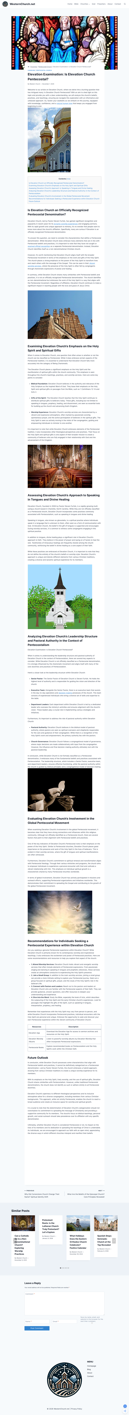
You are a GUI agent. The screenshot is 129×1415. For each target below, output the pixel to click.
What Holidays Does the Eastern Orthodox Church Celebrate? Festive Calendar (78, 1242)
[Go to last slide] (15, 1241)
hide (68, 179)
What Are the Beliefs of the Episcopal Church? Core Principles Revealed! (86, 1194)
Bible (76, 4)
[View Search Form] (125, 4)
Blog (89, 1369)
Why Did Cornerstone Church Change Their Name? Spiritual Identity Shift (41, 1194)
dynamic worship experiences (66, 224)
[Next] (114, 1241)
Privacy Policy (76, 1409)
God (93, 4)
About (110, 4)
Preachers (101, 4)
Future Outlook (34, 201)
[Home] (28, 67)
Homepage (91, 1366)
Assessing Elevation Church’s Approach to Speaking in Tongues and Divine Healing (60, 188)
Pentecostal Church (44, 70)
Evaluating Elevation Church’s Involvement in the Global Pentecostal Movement (59, 196)
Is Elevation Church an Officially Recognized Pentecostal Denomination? (56, 183)
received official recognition (39, 246)
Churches (31, 70)
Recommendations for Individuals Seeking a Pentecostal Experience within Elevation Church (64, 199)
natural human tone (64, 103)
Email (56, 1321)
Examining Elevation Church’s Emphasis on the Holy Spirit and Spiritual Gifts (58, 186)
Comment (30, 1294)
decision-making (65, 693)
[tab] (60, 1267)
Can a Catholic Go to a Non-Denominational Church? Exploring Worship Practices (22, 1245)
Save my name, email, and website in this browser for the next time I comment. (92, 1319)
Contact (118, 4)
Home (70, 4)
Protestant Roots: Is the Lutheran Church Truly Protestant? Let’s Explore (50, 1226)
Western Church (35, 84)
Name (28, 1321)
